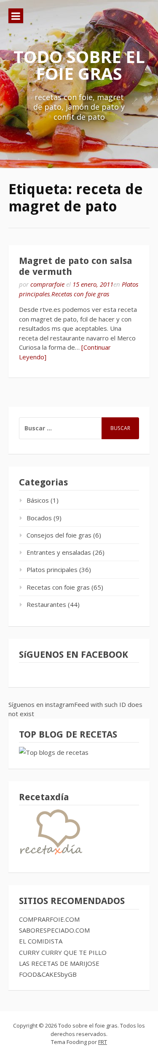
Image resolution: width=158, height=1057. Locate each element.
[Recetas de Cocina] (50, 856)
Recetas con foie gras (80, 294)
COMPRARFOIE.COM (49, 919)
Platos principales (52, 569)
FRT (102, 1042)
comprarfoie (47, 284)
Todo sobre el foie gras (79, 65)
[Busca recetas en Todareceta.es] (53, 752)
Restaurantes (46, 604)
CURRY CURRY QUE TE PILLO (63, 952)
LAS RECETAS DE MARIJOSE (59, 963)
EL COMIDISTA (40, 941)
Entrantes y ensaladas (59, 552)
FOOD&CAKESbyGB (48, 974)
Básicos (38, 500)
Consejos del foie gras (59, 535)
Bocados (39, 518)
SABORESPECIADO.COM (54, 930)
